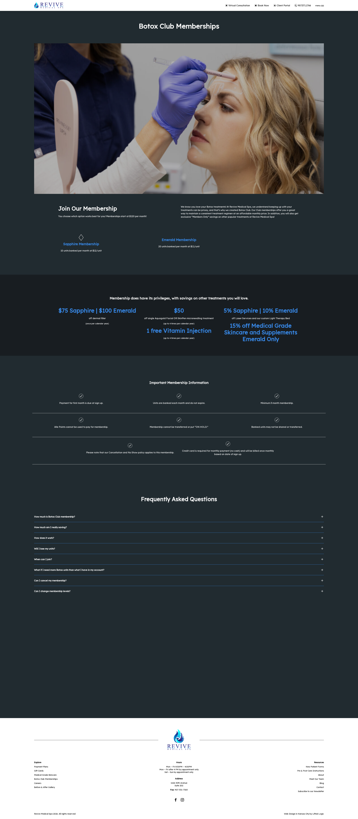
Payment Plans (41, 766)
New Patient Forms (315, 766)
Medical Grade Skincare (45, 775)
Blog (322, 783)
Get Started (48, 667)
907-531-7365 (181, 790)
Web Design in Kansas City (296, 814)
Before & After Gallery (44, 787)
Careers (37, 783)
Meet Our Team (316, 779)
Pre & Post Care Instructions (310, 771)
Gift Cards (38, 771)
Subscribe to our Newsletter (311, 791)
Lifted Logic (318, 814)
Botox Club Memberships (46, 779)
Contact (320, 787)
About (321, 775)
